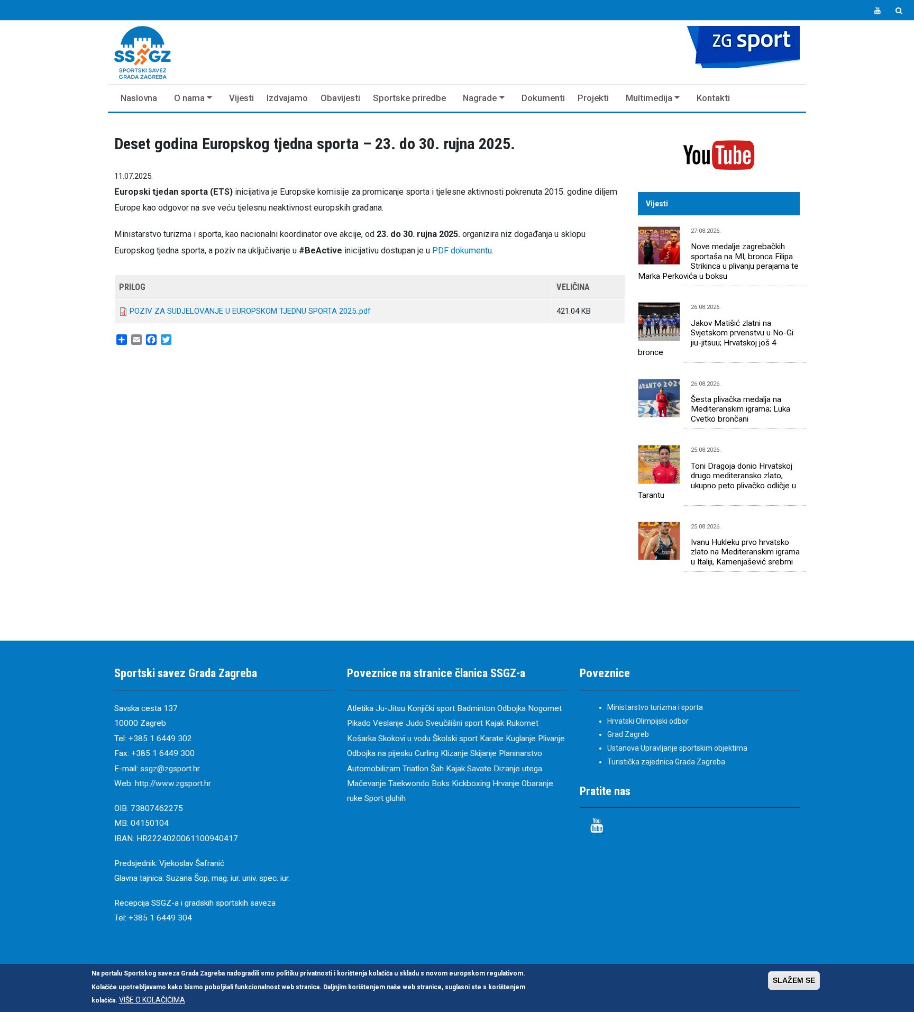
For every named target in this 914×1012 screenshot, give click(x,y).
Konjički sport (431, 708)
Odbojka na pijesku (380, 753)
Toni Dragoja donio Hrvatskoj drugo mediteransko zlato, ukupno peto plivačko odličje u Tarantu (717, 480)
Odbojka (511, 708)
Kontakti (713, 98)
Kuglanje (521, 738)
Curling (426, 753)
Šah (437, 768)
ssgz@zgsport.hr (170, 768)
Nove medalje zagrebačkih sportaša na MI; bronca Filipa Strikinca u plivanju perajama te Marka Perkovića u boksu (718, 261)
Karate (492, 738)
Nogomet (545, 708)
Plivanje (551, 738)
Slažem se (794, 980)
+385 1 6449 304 (160, 918)
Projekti (593, 98)
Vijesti (241, 98)
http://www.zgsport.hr (173, 783)
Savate (479, 768)
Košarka (361, 738)
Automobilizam (373, 768)
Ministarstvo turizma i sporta (655, 707)
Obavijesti (340, 98)
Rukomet (522, 723)
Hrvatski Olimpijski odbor (648, 721)
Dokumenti (543, 98)
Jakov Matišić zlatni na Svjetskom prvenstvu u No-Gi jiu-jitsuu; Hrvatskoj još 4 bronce (715, 337)
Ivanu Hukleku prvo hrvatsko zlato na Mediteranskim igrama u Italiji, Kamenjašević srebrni (745, 552)
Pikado (359, 723)
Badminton (476, 708)
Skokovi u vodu (404, 738)
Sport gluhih (385, 798)
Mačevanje (366, 783)
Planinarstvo (520, 753)
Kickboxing (471, 783)
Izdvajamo (287, 98)
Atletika (360, 708)
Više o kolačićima (152, 1000)
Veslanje (388, 723)
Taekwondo (408, 783)
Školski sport (455, 738)
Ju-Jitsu (390, 708)
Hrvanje (505, 783)
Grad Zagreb (628, 734)
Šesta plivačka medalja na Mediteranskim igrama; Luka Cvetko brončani (740, 409)
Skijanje (483, 753)
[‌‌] (877, 11)
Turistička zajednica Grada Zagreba (666, 762)
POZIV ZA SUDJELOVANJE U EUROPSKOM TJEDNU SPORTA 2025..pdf (250, 311)
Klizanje (454, 753)
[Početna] (142, 52)
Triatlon (415, 768)
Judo (415, 723)
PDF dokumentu (462, 250)
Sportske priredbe (409, 98)
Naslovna (139, 98)
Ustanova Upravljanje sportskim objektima (677, 748)
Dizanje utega (517, 768)
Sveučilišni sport (454, 723)
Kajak (494, 723)
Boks (441, 783)
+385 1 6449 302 (160, 738)
